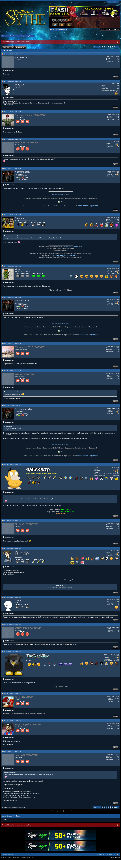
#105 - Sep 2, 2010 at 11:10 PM (12, 168)
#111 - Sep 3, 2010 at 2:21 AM (11, 405)
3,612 (117, 143)
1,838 (117, 116)
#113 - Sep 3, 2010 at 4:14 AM (12, 520)
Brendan (19, 218)
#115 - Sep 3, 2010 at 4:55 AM (12, 597)
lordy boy (19, 84)
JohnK (18, 600)
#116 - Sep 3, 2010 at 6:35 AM (12, 624)
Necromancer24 (23, 172)
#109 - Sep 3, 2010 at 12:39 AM (12, 343)
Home (110, 854)
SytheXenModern (8, 854)
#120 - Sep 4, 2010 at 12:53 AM (12, 751)
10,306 (117, 656)
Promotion (67, 811)
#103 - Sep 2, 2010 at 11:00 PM (12, 112)
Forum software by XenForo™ (17, 857)
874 (118, 525)
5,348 (117, 601)
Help (106, 854)
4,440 (117, 172)
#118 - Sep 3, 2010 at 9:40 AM (12, 694)
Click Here (116, 660)
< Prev (95, 47)
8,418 (117, 219)
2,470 (117, 698)
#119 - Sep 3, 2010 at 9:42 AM (12, 721)
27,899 (117, 270)
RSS (117, 854)
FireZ (17, 269)
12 (118, 58)
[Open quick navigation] (118, 36)
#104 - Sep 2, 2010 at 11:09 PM (12, 139)
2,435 (117, 725)
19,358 (117, 469)
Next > (116, 47)
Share (115, 77)
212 (118, 375)
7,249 (117, 552)
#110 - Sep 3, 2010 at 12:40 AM (12, 371)
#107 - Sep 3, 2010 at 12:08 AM (12, 266)
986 (118, 85)
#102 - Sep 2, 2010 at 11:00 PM (12, 81)
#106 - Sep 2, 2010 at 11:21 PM (12, 215)
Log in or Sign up (112, 1)
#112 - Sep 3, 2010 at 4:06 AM (12, 464)
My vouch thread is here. (60, 194)
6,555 (117, 756)
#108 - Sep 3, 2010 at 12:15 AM (12, 297)
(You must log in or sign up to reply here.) (14, 807)
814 (118, 348)
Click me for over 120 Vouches (74, 246)
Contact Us (100, 854)
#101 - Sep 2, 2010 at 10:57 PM (12, 54)
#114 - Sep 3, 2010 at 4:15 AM (12, 548)
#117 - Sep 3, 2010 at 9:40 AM (12, 651)
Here (64, 246)
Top (114, 854)
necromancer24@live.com (88, 206)
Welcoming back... (56, 811)
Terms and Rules (115, 857)
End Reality (21, 57)
